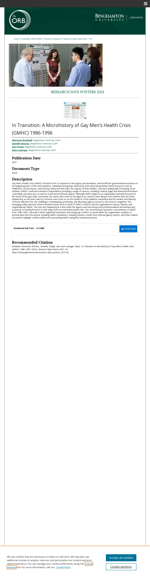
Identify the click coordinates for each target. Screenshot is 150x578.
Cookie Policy (63, 567)
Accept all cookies (121, 558)
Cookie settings (121, 567)
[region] (75, 562)
